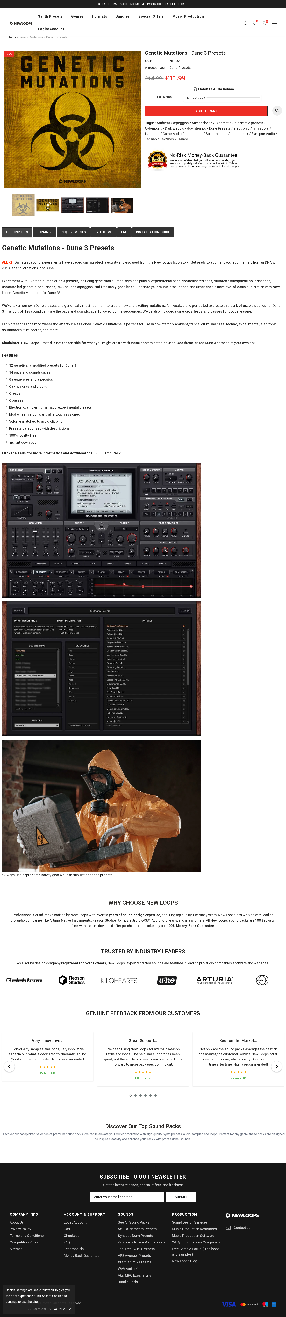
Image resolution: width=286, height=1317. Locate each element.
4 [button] (145, 1095)
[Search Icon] (246, 23)
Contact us (242, 1228)
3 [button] (140, 1095)
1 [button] (130, 1095)
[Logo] (21, 23)
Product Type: (155, 68)
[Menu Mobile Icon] (274, 23)
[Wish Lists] (277, 111)
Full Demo (164, 97)
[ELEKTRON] (24, 980)
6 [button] (155, 1095)
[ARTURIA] (214, 980)
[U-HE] (167, 980)
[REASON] (71, 980)
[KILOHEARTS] (119, 980)
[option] (72, 119)
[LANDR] (262, 980)
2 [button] (135, 1095)
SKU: (148, 61)
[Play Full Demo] (187, 98)
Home (12, 37)
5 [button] (150, 1095)
